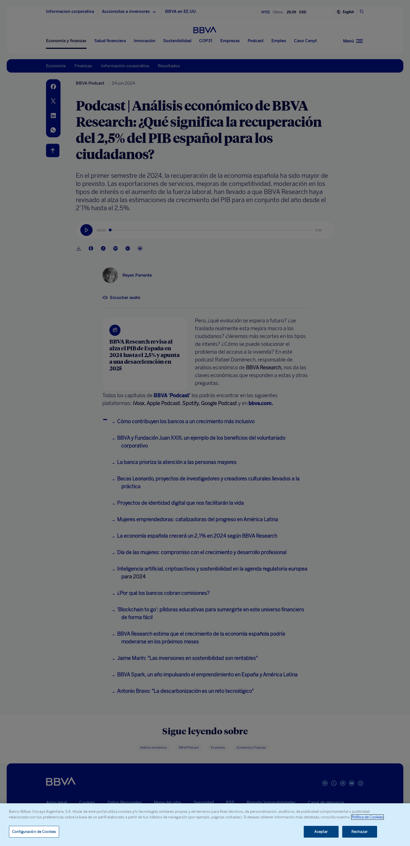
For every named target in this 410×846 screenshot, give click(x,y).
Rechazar (359, 832)
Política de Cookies (367, 817)
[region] (205, 824)
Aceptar (321, 832)
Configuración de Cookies (34, 832)
